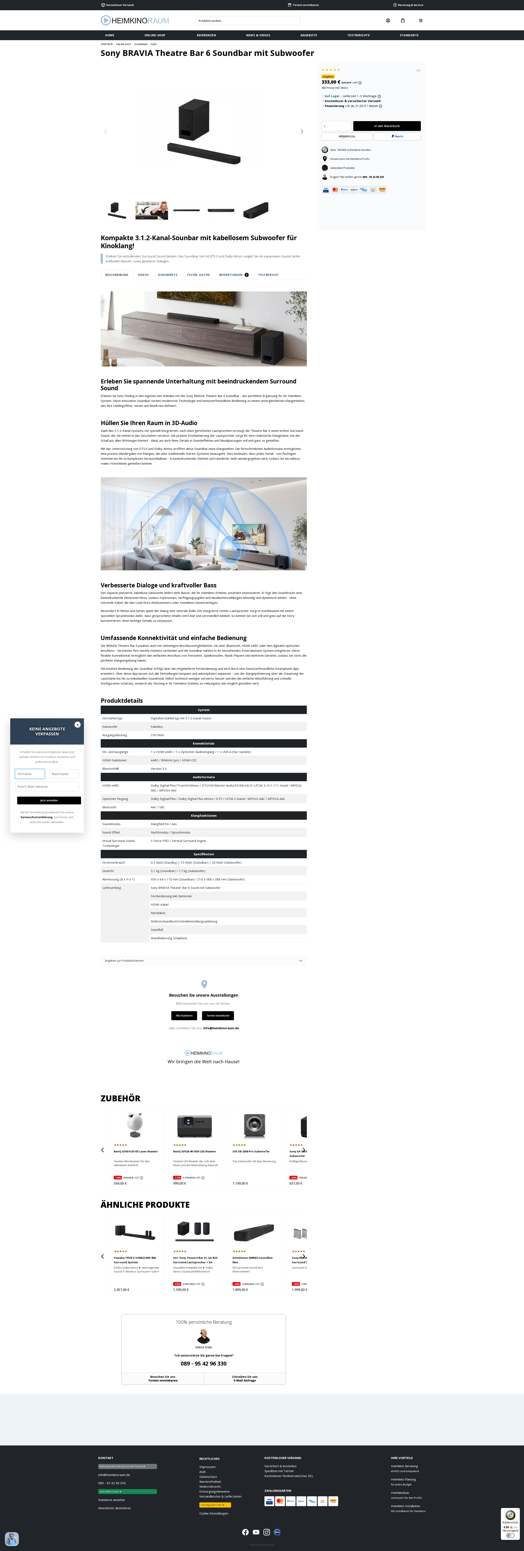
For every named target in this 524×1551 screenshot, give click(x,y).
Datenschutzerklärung (37, 817)
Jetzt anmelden (49, 800)
